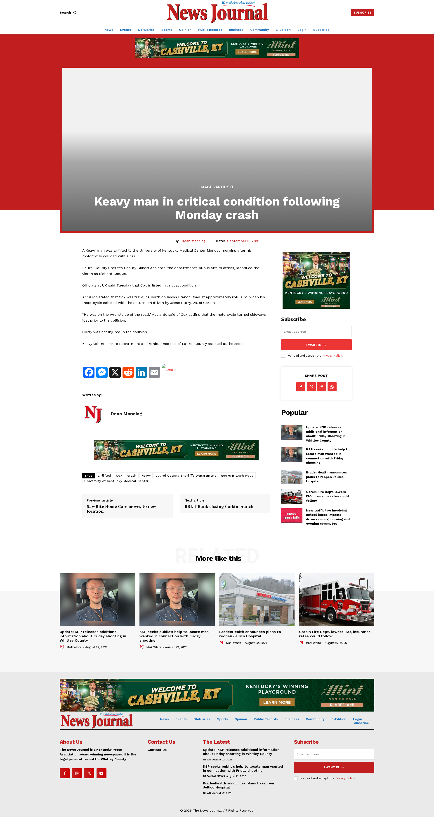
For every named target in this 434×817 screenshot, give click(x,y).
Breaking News (214, 776)
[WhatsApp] (332, 386)
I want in (313, 344)
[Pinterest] (321, 386)
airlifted (104, 475)
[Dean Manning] (93, 414)
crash (132, 475)
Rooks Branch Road (237, 475)
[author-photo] (63, 646)
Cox (119, 475)
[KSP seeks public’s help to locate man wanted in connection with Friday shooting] (291, 454)
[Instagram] (77, 773)
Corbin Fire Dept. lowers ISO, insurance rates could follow (327, 496)
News (207, 759)
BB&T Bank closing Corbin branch (219, 506)
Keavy (146, 475)
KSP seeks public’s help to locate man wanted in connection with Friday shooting (174, 636)
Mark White (74, 647)
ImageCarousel (217, 187)
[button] (69, 12)
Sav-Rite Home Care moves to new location (121, 509)
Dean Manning (193, 241)
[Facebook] (300, 386)
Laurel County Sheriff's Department (186, 475)
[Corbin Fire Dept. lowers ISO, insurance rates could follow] (291, 496)
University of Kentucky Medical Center (116, 481)
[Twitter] (311, 386)
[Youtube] (101, 773)
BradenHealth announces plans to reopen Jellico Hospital (326, 477)
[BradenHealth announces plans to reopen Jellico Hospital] (291, 477)
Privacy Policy (332, 355)
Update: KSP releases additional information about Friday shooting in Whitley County (93, 636)
